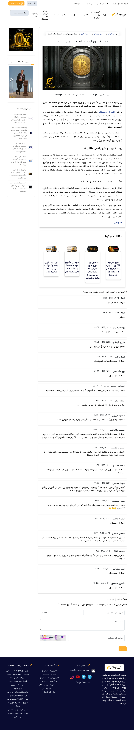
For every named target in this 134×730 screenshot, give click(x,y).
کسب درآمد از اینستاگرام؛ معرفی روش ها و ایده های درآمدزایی (18, 713)
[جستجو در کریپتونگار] (25, 13)
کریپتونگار (111, 34)
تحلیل (76, 14)
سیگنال (65, 14)
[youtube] (78, 676)
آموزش (31, 3)
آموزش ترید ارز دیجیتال (49, 677)
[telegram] (84, 676)
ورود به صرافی (15, 3)
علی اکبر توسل (49, 692)
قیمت (56, 14)
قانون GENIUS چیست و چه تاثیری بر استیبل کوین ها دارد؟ (18, 702)
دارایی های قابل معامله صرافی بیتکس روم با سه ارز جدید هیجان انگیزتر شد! (17, 674)
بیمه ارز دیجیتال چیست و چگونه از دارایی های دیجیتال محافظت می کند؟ (18, 118)
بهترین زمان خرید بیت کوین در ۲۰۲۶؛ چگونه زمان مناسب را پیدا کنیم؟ (18, 173)
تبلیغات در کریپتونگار (82, 682)
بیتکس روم (35, 15)
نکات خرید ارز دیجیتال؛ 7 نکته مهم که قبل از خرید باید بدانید (18, 160)
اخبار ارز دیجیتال (99, 34)
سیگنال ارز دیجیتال (49, 681)
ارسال (122, 649)
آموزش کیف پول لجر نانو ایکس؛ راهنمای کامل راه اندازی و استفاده (18, 186)
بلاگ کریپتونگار (102, 3)
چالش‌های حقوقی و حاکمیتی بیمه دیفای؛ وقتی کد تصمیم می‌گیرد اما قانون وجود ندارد (18, 133)
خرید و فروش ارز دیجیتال (44, 14)
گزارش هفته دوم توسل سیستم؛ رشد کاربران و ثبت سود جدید (18, 685)
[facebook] (90, 676)
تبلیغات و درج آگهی (120, 3)
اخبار (86, 14)
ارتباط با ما (88, 3)
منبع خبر (118, 222)
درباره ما (77, 3)
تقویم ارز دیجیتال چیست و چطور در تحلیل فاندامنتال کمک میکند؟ (19, 147)
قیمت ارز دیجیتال (49, 688)
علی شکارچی (105, 94)
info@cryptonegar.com (79, 670)
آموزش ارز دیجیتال (97, 15)
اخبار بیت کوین (85, 34)
